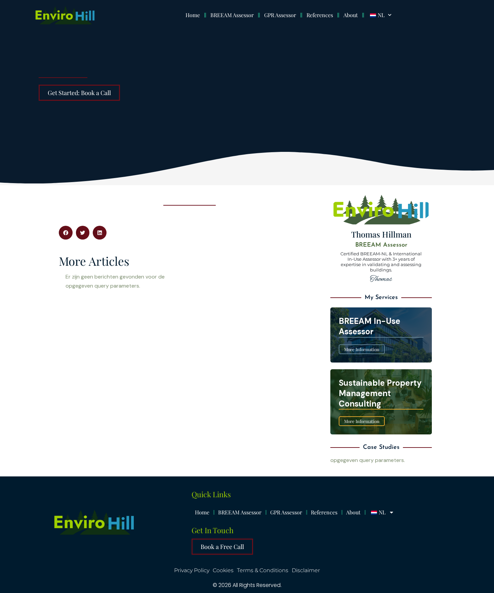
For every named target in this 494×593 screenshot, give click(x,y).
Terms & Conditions (262, 570)
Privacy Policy (191, 570)
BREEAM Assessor (232, 14)
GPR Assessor (280, 14)
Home (193, 14)
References (319, 14)
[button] (66, 233)
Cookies (223, 570)
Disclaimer (306, 570)
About (350, 14)
